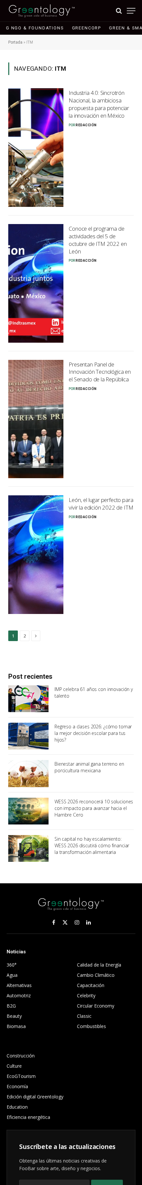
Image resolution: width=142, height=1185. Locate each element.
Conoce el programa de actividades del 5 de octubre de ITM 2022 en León (97, 240)
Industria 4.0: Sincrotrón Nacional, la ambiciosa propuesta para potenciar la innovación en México (99, 104)
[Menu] (131, 10)
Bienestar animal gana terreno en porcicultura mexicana (89, 767)
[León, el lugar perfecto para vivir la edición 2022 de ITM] (35, 554)
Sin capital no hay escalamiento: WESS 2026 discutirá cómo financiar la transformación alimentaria (91, 845)
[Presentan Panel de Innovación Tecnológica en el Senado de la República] (35, 419)
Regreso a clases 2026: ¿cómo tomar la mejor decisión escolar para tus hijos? (93, 733)
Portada (15, 42)
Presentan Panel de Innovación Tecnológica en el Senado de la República (100, 372)
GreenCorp (86, 27)
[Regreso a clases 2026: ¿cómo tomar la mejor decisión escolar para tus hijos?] (28, 736)
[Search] (119, 10)
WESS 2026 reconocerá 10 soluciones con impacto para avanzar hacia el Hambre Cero (93, 808)
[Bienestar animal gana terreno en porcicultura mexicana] (28, 773)
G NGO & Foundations (35, 27)
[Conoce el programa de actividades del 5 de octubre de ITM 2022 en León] (35, 283)
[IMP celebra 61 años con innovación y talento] (28, 698)
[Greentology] (42, 10)
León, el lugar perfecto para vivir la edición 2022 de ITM (101, 503)
